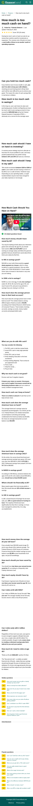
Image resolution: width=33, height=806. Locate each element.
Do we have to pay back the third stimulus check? (18, 707)
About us (11, 803)
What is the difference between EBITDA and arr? (18, 781)
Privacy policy (20, 803)
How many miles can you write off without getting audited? (18, 700)
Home (3, 13)
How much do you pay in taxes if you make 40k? (18, 689)
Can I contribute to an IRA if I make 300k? (18, 703)
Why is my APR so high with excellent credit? (19, 788)
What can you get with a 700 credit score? (18, 763)
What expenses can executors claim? (17, 696)
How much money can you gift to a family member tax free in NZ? (18, 682)
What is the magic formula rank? (15, 770)
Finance (10, 13)
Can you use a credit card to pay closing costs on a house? (17, 759)
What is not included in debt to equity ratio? (18, 777)
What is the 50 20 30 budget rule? (16, 693)
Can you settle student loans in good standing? (16, 766)
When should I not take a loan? (15, 785)
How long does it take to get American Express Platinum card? (17, 714)
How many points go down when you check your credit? (18, 774)
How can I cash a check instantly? (16, 710)
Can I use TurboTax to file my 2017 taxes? (18, 755)
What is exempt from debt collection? (17, 685)
